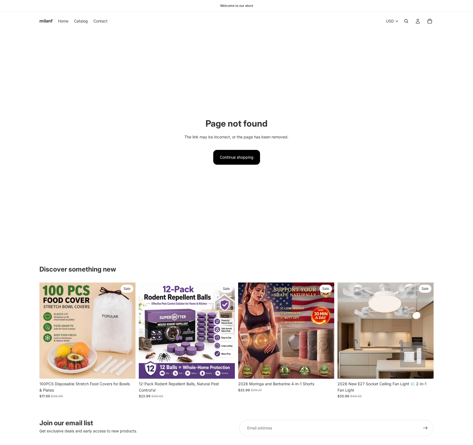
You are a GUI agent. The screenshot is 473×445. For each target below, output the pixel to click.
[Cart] (430, 21)
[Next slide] (127, 331)
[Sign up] (425, 428)
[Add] (127, 370)
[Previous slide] (47, 331)
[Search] (406, 21)
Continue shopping (236, 157)
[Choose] (226, 370)
